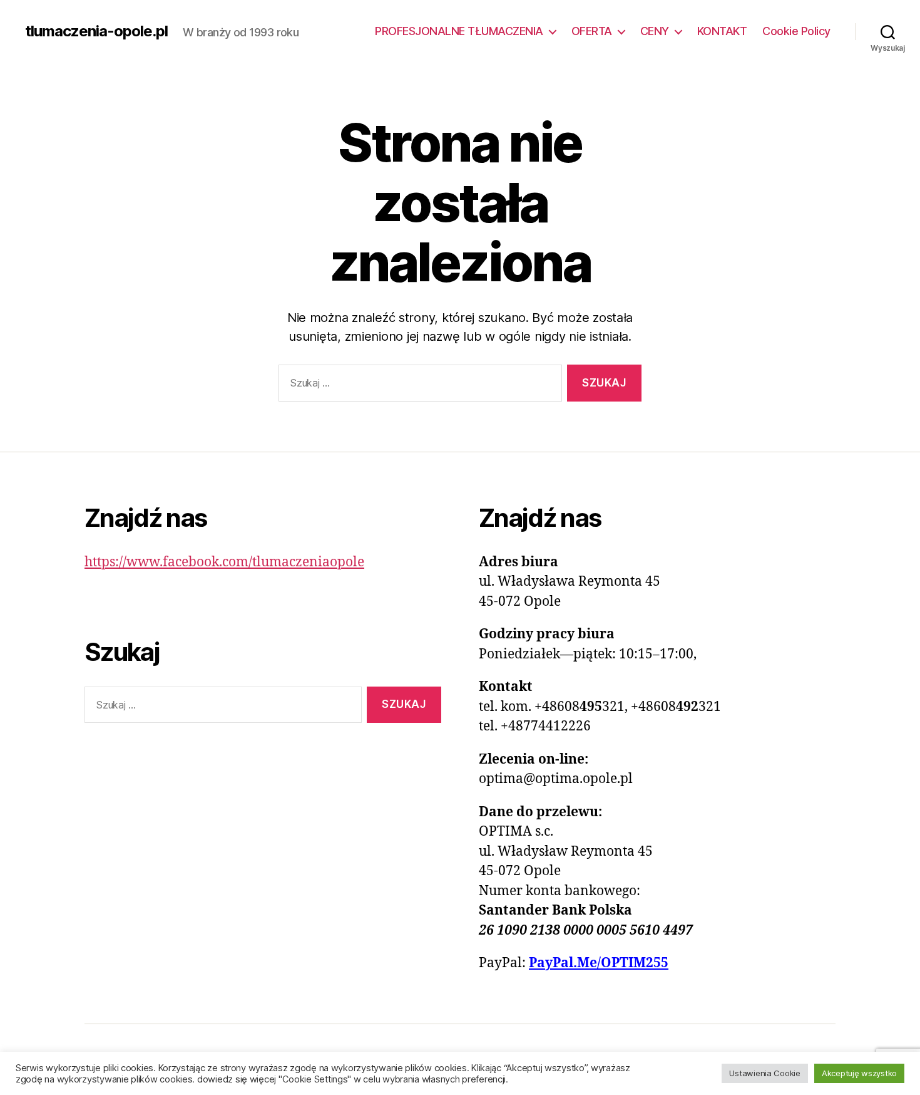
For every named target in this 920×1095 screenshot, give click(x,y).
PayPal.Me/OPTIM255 (598, 963)
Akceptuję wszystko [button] (859, 1073)
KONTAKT (722, 31)
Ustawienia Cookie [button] (764, 1073)
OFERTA (591, 31)
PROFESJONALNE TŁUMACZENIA (459, 31)
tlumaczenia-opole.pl (96, 31)
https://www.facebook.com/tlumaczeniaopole (224, 562)
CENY (654, 31)
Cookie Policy (796, 31)
